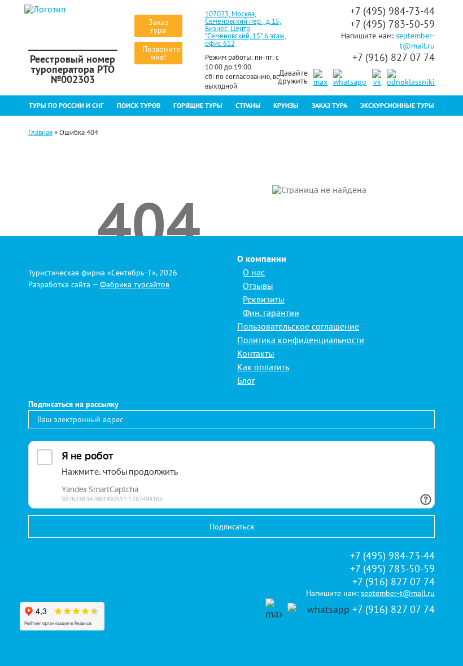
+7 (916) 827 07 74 (393, 57)
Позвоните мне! (161, 53)
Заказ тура (158, 26)
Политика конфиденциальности (300, 339)
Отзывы (258, 285)
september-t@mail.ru (415, 40)
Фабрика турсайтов (134, 284)
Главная (40, 132)
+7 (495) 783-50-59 (392, 23)
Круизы (286, 105)
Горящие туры (197, 105)
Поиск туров (138, 105)
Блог (246, 380)
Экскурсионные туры (397, 105)
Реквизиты (264, 299)
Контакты (255, 353)
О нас (254, 272)
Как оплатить (263, 367)
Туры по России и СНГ (66, 105)
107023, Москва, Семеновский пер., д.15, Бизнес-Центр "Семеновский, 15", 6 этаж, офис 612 (245, 28)
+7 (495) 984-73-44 (392, 11)
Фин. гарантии (271, 312)
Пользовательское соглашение (298, 326)
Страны (248, 105)
